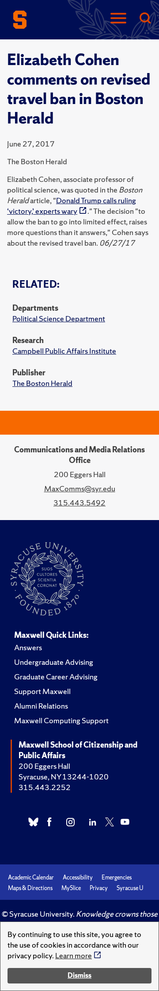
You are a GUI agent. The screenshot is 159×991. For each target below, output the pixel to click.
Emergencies (117, 877)
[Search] (145, 18)
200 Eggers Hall (44, 766)
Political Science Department (58, 318)
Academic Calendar (31, 877)
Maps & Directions (30, 888)
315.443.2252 (45, 787)
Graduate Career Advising (56, 676)
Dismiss (79, 975)
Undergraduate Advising (53, 662)
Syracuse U (130, 888)
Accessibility (78, 877)
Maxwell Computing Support (61, 720)
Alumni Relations (41, 706)
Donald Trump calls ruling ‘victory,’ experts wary (71, 205)
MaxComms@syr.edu (79, 488)
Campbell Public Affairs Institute (64, 351)
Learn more (73, 955)
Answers (28, 647)
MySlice (71, 888)
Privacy (99, 888)
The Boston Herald (42, 383)
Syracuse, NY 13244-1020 (64, 776)
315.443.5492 (79, 502)
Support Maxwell (42, 691)
